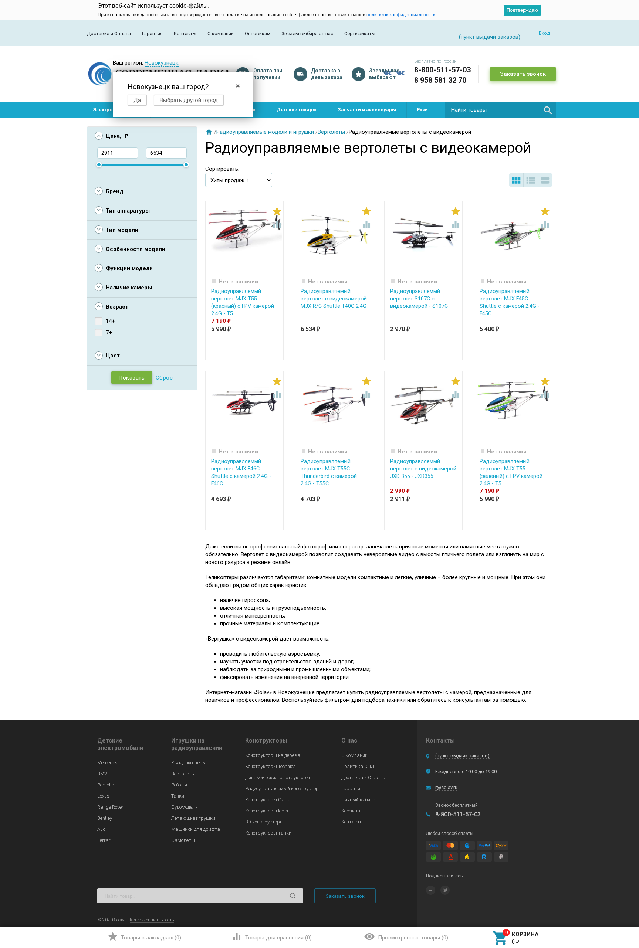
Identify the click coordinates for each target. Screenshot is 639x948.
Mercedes (107, 762)
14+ (110, 321)
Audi (102, 829)
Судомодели (184, 807)
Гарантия (152, 33)
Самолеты (183, 840)
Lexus (103, 796)
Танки (177, 796)
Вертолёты (183, 774)
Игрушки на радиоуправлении (196, 744)
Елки (422, 109)
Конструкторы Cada (267, 799)
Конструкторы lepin (266, 810)
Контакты (185, 33)
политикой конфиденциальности (401, 14)
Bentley (104, 818)
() (144, 936)
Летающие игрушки (193, 818)
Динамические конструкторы (277, 777)
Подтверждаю (522, 10)
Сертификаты (359, 33)
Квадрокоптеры (188, 762)
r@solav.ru (446, 787)
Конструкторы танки (268, 833)
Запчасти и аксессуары (367, 109)
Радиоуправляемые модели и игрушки (265, 132)
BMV (102, 774)
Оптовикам (257, 33)
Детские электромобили (120, 744)
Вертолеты (331, 132)
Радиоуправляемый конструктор (282, 788)
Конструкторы (266, 740)
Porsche (105, 785)
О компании (220, 33)
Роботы (179, 785)
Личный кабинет (359, 799)
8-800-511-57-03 (442, 69)
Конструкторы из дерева (272, 755)
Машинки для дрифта (195, 829)
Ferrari (104, 840)
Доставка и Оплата (109, 33)
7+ (109, 332)
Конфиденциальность (152, 919)
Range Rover (110, 807)
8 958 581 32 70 (440, 80)
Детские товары (297, 109)
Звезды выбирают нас (307, 33)
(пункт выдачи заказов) (462, 755)
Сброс (164, 377)
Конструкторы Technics (270, 766)
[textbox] (500, 110)
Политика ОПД (357, 766)
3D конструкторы (264, 822)
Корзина (350, 810)
